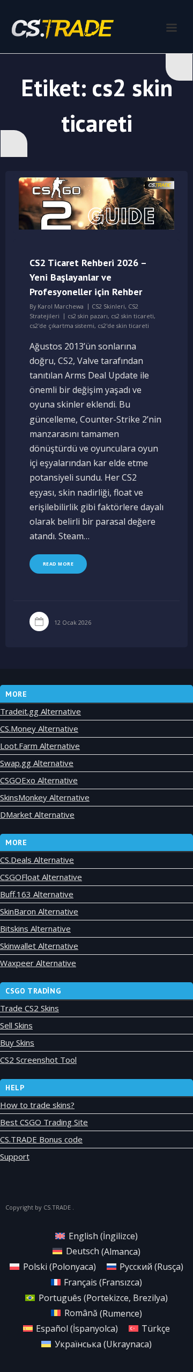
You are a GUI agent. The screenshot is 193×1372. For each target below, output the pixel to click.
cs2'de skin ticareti (123, 325)
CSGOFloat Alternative (41, 876)
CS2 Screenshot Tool (38, 1059)
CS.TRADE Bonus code (41, 1139)
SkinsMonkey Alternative (45, 797)
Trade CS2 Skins (29, 1008)
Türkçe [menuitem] (156, 1328)
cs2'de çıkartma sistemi (61, 325)
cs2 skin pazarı (88, 316)
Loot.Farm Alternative (40, 745)
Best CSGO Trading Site (44, 1122)
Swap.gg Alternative (36, 763)
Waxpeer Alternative (38, 962)
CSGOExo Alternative (39, 780)
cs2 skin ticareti (132, 316)
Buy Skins (17, 1042)
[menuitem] (96, 1236)
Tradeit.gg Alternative (40, 711)
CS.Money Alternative (39, 728)
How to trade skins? (37, 1104)
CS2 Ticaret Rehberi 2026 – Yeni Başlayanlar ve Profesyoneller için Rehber (87, 277)
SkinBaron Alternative (39, 911)
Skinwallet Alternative (39, 945)
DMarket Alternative (37, 814)
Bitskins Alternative (35, 928)
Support (14, 1156)
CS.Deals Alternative (37, 859)
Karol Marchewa (61, 306)
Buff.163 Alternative (36, 894)
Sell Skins (16, 1025)
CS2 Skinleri (108, 306)
